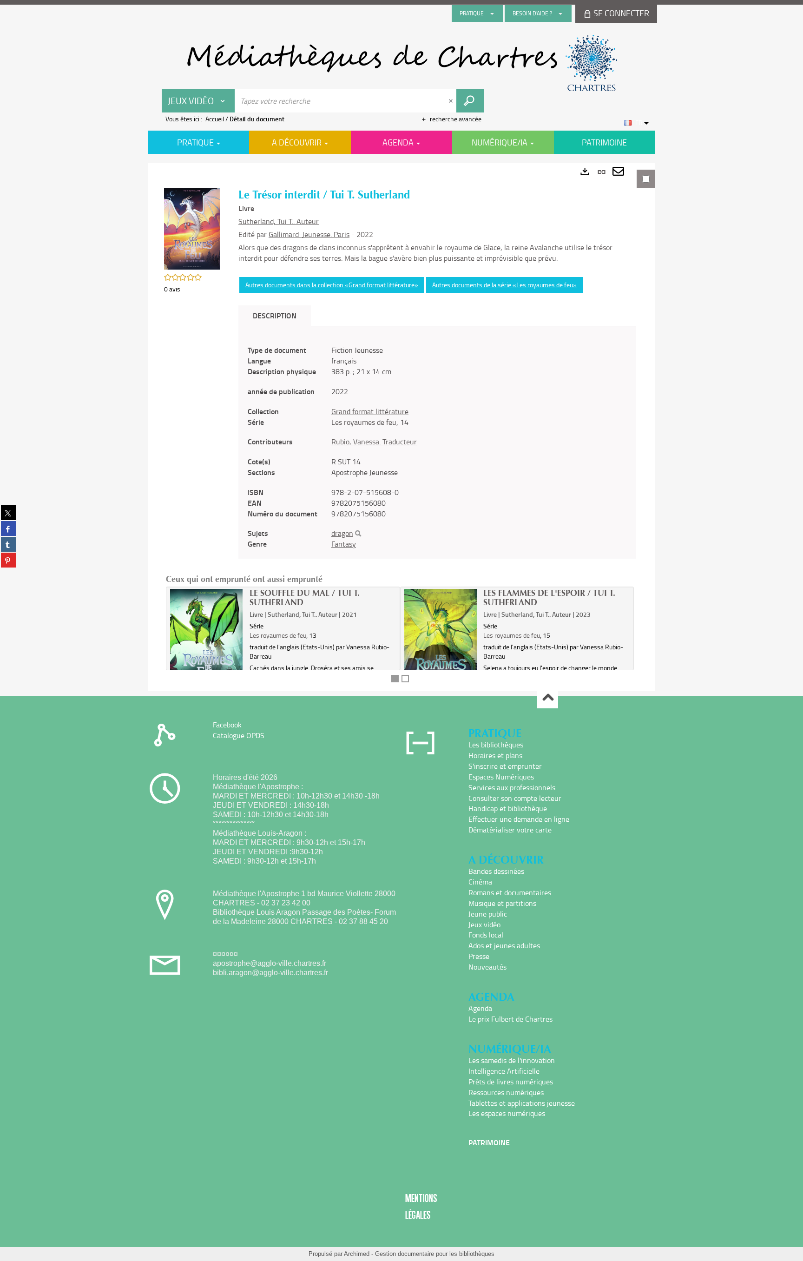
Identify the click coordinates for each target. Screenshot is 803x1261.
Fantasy (343, 544)
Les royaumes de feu (363, 422)
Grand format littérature (369, 411)
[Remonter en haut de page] (547, 698)
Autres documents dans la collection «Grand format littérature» (331, 284)
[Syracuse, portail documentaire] (401, 63)
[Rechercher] (358, 533)
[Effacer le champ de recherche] (452, 100)
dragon (342, 533)
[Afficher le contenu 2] (405, 678)
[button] (192, 227)
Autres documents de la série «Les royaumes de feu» (504, 284)
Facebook (227, 725)
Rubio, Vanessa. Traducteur (374, 441)
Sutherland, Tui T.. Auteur (278, 221)
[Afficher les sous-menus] (492, 13)
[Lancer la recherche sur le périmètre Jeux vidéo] (470, 100)
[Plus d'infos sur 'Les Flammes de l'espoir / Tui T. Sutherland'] (440, 642)
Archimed (356, 1253)
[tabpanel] (401, 427)
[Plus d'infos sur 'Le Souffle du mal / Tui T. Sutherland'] (206, 642)
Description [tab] (274, 315)
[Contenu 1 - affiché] (395, 678)
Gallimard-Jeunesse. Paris (309, 234)
